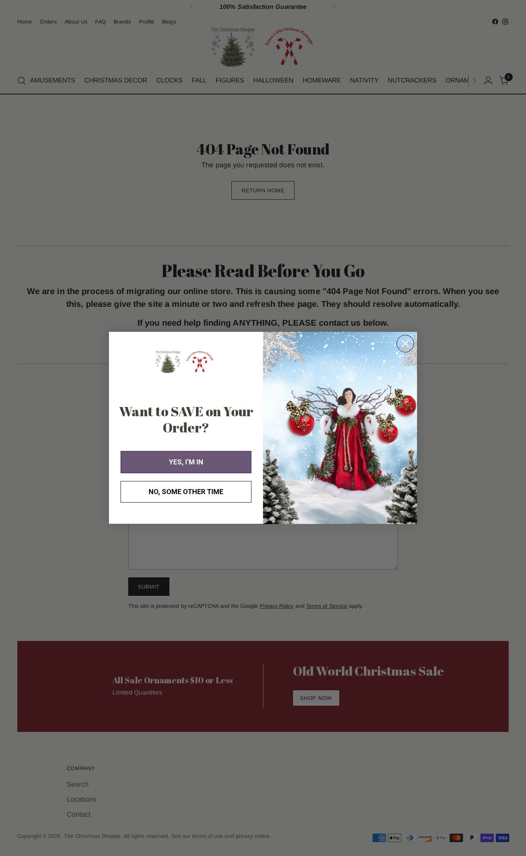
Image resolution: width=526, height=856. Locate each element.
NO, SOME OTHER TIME (186, 492)
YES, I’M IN (186, 462)
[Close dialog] (405, 343)
